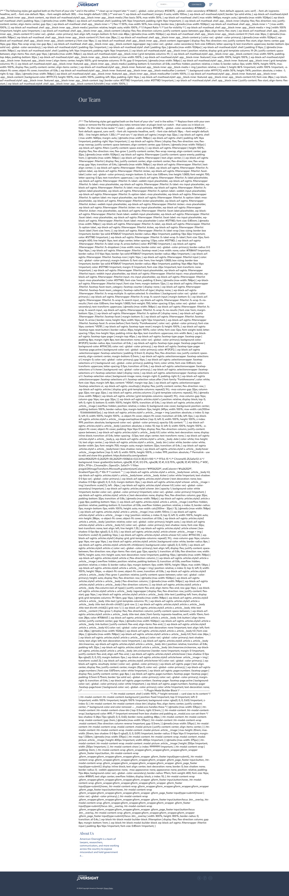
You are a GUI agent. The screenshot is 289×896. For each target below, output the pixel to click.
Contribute (197, 4)
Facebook (205, 878)
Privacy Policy (108, 888)
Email (210, 878)
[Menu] (210, 4)
